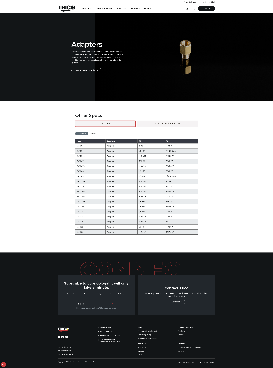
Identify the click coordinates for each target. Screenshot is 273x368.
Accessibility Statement (207, 362)
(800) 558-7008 (106, 331)
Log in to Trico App (64, 354)
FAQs (140, 355)
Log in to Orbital (63, 347)
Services (134, 8)
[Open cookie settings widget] (3, 364)
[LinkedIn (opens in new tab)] (62, 337)
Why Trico (86, 8)
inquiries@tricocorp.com (110, 336)
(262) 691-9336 (105, 327)
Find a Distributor (190, 2)
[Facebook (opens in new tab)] (59, 337)
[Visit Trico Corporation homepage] (66, 329)
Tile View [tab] (93, 133)
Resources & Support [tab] (167, 124)
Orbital (212, 2)
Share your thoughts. (108, 308)
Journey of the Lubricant (147, 331)
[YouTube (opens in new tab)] (66, 337)
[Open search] (193, 9)
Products (121, 8)
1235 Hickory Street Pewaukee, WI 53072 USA (110, 341)
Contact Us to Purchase (86, 70)
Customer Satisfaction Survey (189, 347)
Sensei (203, 2)
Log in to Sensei (63, 350)
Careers (141, 351)
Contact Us (206, 8)
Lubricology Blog (144, 335)
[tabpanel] (136, 181)
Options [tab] (105, 124)
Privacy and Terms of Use (186, 362)
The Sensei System (103, 8)
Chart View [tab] (82, 133)
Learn (146, 8)
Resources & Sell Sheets (147, 338)
